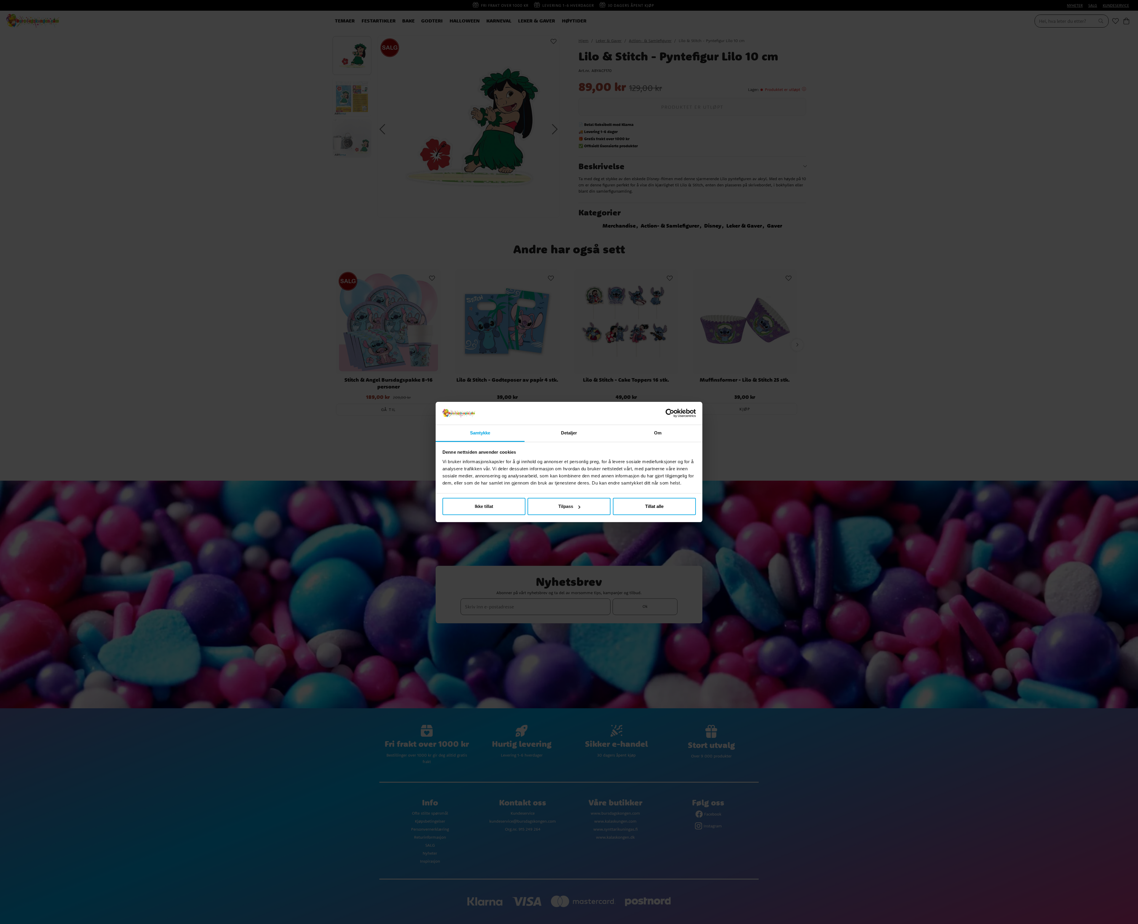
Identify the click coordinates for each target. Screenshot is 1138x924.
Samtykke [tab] (480, 432)
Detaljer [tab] (569, 432)
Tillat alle (654, 506)
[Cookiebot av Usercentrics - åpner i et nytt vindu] (670, 413)
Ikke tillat (484, 506)
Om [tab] (657, 432)
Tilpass (565, 506)
